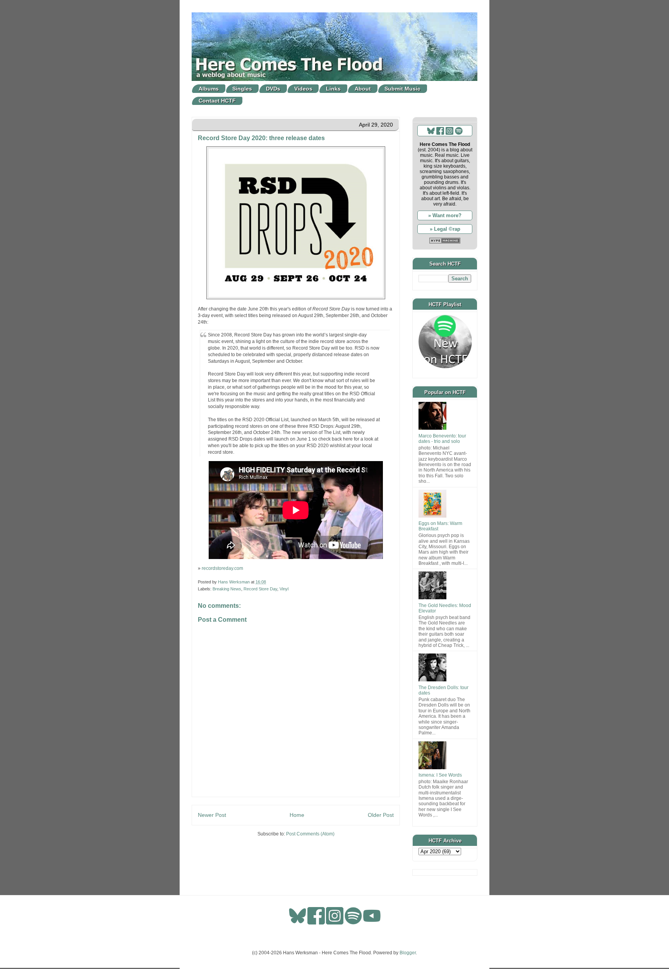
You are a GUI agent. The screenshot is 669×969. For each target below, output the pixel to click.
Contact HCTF (217, 101)
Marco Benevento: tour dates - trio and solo (442, 438)
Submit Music (402, 89)
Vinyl (284, 589)
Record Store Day (260, 589)
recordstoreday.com (222, 568)
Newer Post (212, 815)
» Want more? (444, 215)
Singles (242, 89)
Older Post (381, 815)
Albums (209, 89)
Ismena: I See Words (440, 775)
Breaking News (227, 589)
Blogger (408, 952)
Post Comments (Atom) (310, 834)
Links (333, 89)
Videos (303, 89)
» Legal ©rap (445, 229)
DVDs (273, 89)
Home (297, 815)
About (363, 89)
